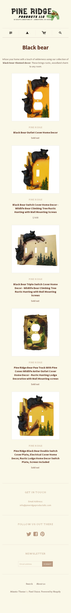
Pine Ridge (35, 127)
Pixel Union (34, 591)
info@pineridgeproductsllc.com (35, 505)
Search (29, 584)
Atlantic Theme (17, 591)
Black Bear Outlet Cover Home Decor (35, 132)
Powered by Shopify (50, 591)
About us (40, 584)
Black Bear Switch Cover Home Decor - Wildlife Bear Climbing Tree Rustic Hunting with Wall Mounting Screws (35, 208)
